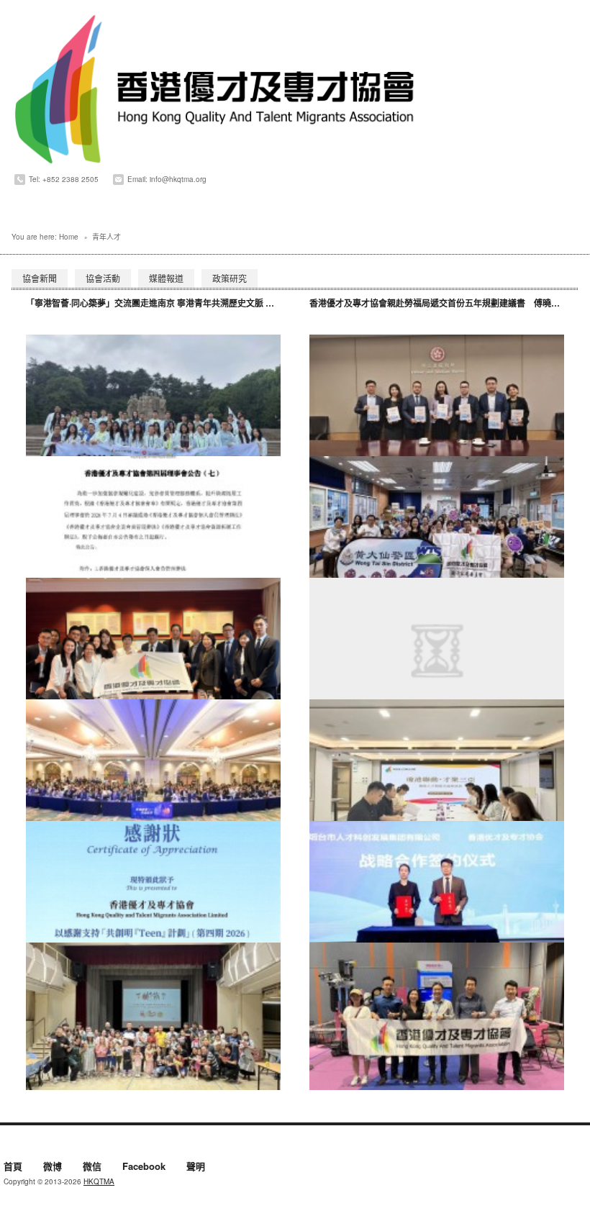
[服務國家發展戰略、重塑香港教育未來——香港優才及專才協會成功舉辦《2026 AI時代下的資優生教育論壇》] (153, 773)
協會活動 (103, 278)
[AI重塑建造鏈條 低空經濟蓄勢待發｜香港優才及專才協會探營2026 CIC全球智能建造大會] (436, 1016)
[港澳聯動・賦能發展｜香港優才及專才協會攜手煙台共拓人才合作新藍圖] (436, 894)
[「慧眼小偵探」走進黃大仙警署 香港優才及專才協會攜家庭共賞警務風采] (436, 530)
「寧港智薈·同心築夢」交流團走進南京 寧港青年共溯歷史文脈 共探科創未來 (171, 302)
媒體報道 (166, 278)
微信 (92, 1167)
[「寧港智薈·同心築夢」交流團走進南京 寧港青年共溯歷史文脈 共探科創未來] (153, 408)
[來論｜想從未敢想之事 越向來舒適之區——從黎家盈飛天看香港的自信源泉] (436, 651)
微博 (52, 1167)
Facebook (143, 1167)
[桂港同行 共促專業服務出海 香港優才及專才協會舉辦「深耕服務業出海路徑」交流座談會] (153, 651)
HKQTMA (98, 1181)
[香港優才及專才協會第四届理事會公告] (153, 530)
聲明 (195, 1167)
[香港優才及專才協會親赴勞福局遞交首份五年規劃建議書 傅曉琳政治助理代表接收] (436, 408)
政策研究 (229, 278)
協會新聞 (39, 278)
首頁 (13, 1167)
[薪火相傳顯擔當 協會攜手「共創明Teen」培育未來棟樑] (153, 894)
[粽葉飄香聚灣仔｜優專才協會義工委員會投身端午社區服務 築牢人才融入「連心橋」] (153, 1016)
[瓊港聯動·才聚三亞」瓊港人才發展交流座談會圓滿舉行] (436, 773)
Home (68, 237)
